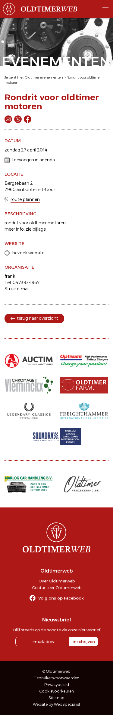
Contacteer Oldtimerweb (56, 587)
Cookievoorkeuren (56, 691)
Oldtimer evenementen (44, 77)
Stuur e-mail (17, 289)
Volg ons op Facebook (61, 598)
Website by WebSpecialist (56, 704)
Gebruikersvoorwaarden (56, 678)
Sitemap (56, 698)
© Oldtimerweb (56, 671)
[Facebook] (27, 119)
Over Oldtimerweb (57, 581)
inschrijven (84, 641)
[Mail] (8, 119)
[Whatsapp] (18, 119)
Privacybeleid (56, 684)
